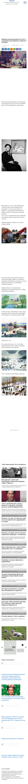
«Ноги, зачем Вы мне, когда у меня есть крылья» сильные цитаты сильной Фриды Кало (12, 505)
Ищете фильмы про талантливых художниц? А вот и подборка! (14, 548)
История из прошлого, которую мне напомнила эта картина (13, 589)
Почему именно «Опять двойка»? (13, 616)
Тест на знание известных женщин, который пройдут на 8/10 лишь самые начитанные (13, 698)
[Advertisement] (14, 20)
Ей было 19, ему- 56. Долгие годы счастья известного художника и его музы (14, 519)
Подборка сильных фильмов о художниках (12, 560)
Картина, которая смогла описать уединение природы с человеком (14, 533)
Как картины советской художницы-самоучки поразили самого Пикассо (13, 481)
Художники (4, 46)
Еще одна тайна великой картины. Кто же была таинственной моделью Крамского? (14, 603)
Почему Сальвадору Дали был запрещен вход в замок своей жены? (13, 575)
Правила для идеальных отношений (12, 738)
